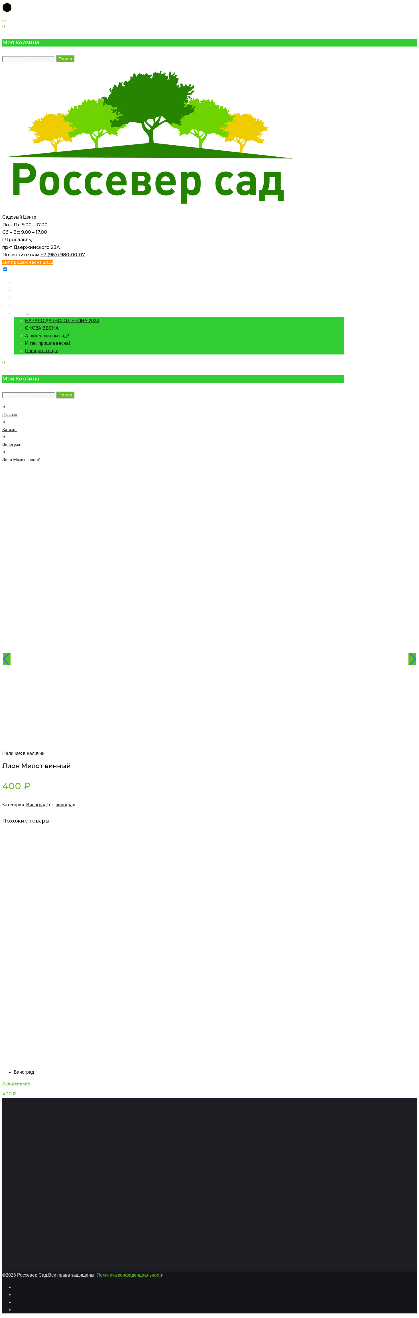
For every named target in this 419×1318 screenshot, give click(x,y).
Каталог (22, 289)
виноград (65, 804)
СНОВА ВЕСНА (42, 328)
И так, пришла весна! (47, 343)
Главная (22, 282)
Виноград (11, 444)
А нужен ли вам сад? (47, 335)
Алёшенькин (16, 1083)
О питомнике (27, 305)
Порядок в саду (41, 350)
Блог (18, 313)
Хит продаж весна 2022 (27, 262)
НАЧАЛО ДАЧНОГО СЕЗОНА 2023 (62, 320)
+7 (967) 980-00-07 (62, 254)
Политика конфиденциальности (130, 1275)
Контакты (23, 297)
